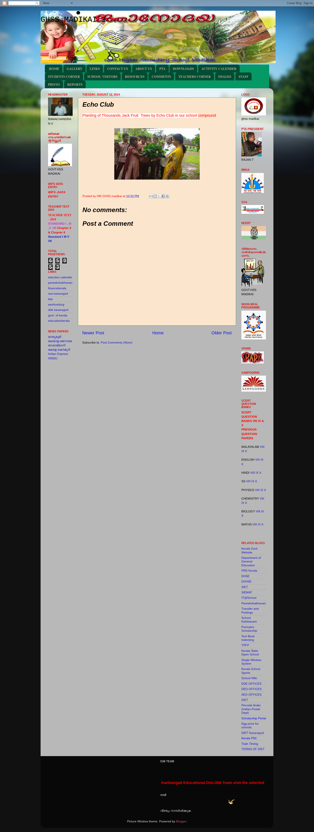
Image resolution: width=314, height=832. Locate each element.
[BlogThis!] (155, 196)
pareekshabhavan (60, 282)
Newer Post (93, 332)
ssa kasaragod (58, 293)
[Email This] (151, 196)
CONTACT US (117, 68)
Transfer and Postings (250, 610)
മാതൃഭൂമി (54, 336)
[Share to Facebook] (163, 196)
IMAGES (224, 76)
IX (242, 451)
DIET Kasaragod (252, 733)
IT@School (248, 597)
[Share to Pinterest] (167, 196)
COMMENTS (161, 76)
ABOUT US (143, 68)
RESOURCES (134, 76)
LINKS (95, 68)
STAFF (243, 76)
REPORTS (74, 84)
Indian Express (58, 354)
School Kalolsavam (249, 619)
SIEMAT (246, 592)
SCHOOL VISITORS (102, 76)
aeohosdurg (56, 304)
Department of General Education (251, 561)
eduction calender (60, 277)
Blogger (181, 821)
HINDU (52, 358)
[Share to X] (159, 196)
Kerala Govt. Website (249, 550)
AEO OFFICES (251, 694)
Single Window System (251, 661)
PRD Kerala (249, 570)
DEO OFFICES (251, 689)
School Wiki (249, 678)
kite (50, 299)
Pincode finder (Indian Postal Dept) (251, 709)
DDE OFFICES (251, 683)
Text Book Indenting (248, 638)
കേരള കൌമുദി (59, 349)
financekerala (57, 288)
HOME (54, 68)
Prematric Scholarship (249, 628)
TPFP (245, 645)
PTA (162, 68)
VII (257, 511)
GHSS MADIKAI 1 (73, 19)
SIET (244, 587)
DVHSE (246, 581)
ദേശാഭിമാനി (56, 345)
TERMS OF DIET (253, 749)
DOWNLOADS (183, 68)
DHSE (245, 576)
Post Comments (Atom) (116, 342)
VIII (262, 446)
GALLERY (74, 68)
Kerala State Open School (250, 652)
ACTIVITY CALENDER (218, 68)
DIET (244, 700)
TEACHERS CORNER (194, 76)
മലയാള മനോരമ (60, 341)
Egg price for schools (250, 725)
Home (158, 332)
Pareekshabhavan (253, 603)
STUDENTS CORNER (64, 76)
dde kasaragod (58, 309)
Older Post (221, 332)
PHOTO (54, 84)
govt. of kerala (57, 315)
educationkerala (59, 320)
